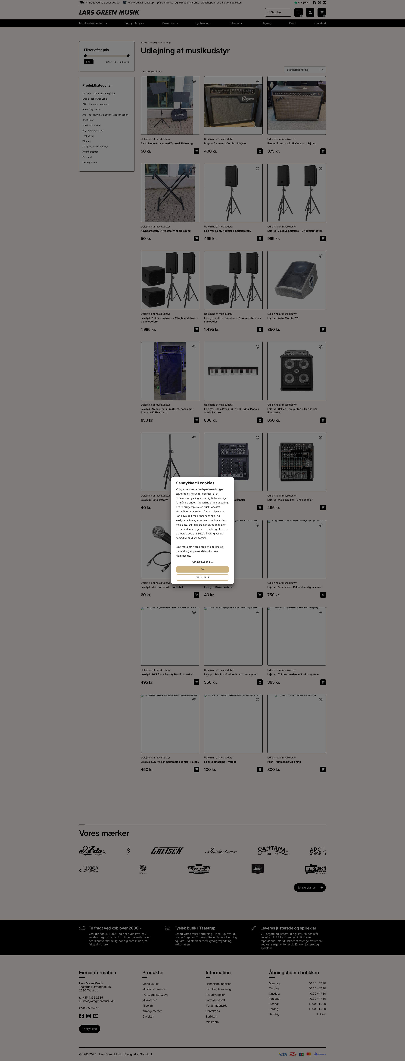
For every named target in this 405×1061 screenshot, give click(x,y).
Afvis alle (203, 577)
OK (202, 569)
